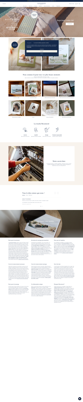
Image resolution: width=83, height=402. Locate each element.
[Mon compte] (76, 4)
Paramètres (42, 49)
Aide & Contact (71, 3)
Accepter (41, 51)
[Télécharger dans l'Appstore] (38, 226)
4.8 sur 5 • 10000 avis (29, 195)
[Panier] (79, 4)
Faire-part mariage (49, 67)
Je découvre (70, 23)
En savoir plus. (29, 47)
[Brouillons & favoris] (78, 4)
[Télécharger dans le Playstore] (45, 226)
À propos (4, 3)
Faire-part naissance (16, 66)
